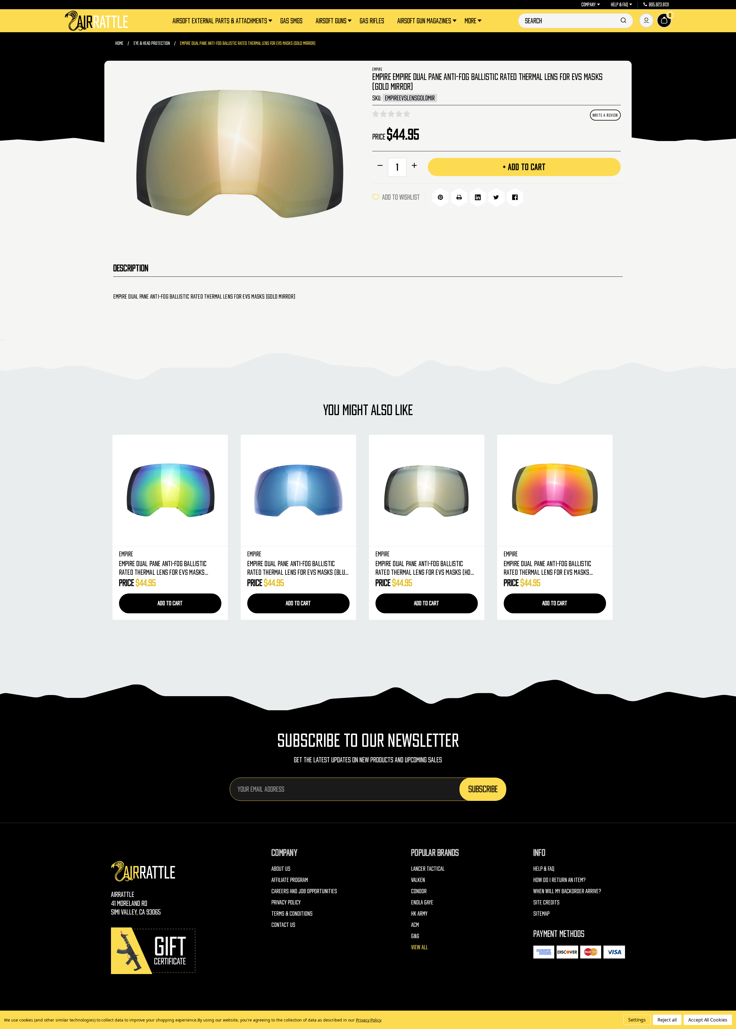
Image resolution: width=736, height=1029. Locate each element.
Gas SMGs (291, 20)
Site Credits (546, 902)
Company (588, 4)
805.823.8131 (659, 4)
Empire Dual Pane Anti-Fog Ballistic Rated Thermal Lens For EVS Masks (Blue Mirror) (169, 568)
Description (131, 268)
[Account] (646, 20)
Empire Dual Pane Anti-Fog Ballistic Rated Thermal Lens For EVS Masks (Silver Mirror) (547, 568)
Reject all (667, 1020)
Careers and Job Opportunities (304, 891)
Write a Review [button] (605, 115)
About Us (280, 868)
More (470, 20)
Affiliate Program (289, 880)
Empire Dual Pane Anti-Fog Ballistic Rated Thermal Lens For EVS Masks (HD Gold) (294, 568)
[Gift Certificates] (154, 950)
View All (419, 947)
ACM (415, 924)
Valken (418, 880)
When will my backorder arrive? (567, 891)
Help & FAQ (619, 4)
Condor (419, 891)
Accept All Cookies (707, 1020)
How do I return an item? (559, 880)
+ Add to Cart (524, 167)
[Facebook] (515, 197)
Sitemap (541, 913)
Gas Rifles (372, 20)
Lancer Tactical (427, 868)
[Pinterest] (440, 197)
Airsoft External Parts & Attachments (219, 20)
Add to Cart (170, 603)
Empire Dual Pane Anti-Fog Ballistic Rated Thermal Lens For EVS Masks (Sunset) (419, 568)
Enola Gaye (422, 902)
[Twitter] (496, 197)
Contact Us (283, 924)
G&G (415, 936)
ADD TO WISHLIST (401, 197)
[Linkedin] (477, 197)
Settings (637, 1020)
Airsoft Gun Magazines (424, 20)
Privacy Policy (286, 902)
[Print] (459, 197)
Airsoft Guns (331, 20)
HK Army (419, 913)
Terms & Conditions (292, 913)
